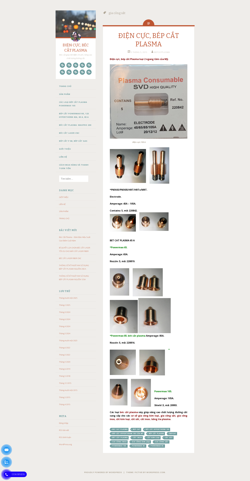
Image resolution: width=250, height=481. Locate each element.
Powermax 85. (157, 446)
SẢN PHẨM (64, 94)
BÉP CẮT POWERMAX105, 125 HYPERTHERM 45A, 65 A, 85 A (74, 115)
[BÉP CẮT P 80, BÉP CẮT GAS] (69, 72)
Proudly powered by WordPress (103, 472)
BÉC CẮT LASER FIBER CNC (70, 258)
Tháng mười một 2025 (68, 298)
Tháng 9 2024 (64, 312)
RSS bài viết (64, 430)
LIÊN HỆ (63, 157)
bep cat (136, 429)
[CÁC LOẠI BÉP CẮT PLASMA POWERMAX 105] (75, 65)
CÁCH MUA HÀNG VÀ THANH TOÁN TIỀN (74, 167)
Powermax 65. (138, 446)
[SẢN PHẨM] (69, 65)
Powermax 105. (119, 446)
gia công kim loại (141, 442)
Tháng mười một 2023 (68, 340)
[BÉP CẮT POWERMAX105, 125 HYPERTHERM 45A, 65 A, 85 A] (82, 65)
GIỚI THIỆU (65, 149)
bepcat (172, 433)
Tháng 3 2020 (64, 361)
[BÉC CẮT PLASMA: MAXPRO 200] (89, 65)
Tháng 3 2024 (64, 333)
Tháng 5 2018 (64, 376)
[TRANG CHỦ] (62, 65)
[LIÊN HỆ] (82, 72)
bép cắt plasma (156, 433)
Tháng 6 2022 (64, 347)
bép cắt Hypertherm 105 (157, 429)
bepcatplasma (162, 52)
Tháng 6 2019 (64, 369)
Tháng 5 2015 (64, 397)
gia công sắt (162, 442)
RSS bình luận (65, 437)
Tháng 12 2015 (65, 383)
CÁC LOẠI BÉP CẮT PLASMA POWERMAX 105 (73, 104)
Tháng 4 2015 (64, 404)
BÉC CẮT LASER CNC (69, 133)
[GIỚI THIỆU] (75, 72)
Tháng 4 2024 (64, 326)
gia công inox (119, 442)
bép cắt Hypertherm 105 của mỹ (128, 433)
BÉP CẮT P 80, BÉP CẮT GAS (73, 141)
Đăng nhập (63, 423)
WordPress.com (155, 472)
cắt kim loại (153, 438)
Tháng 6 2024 (64, 319)
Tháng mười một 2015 (68, 390)
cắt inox (137, 438)
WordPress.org (65, 444)
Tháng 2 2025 (64, 305)
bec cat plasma (120, 429)
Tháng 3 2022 (64, 354)
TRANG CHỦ (65, 86)
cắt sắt (169, 438)
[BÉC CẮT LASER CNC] (62, 72)
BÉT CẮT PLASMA (120, 438)
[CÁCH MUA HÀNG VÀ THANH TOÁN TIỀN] (89, 72)
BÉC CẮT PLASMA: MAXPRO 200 (75, 125)
